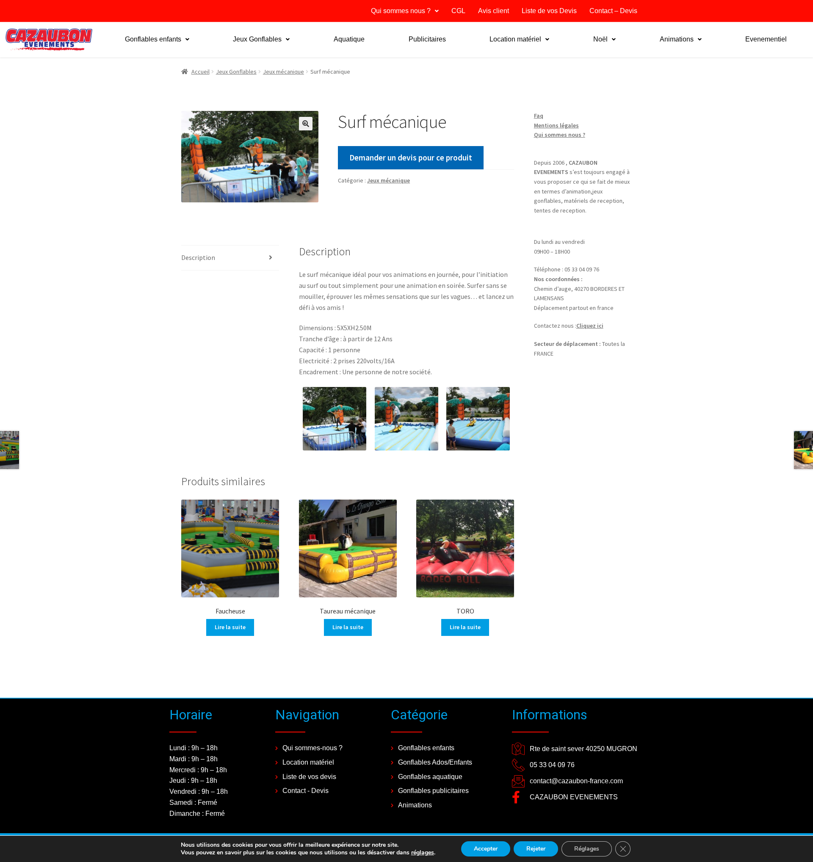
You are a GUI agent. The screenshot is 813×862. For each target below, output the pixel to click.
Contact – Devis (613, 10)
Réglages (586, 849)
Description (198, 257)
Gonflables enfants (153, 39)
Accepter (486, 849)
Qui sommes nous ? (401, 10)
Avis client (493, 10)
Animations (677, 39)
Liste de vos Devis (549, 10)
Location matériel (515, 39)
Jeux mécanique (283, 71)
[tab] (230, 258)
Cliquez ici (589, 325)
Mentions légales (556, 125)
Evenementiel (766, 39)
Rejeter (535, 849)
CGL (458, 10)
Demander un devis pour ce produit (410, 157)
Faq (538, 115)
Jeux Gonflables (257, 39)
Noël (600, 39)
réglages (422, 852)
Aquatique (349, 39)
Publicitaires (427, 39)
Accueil (200, 71)
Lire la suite (230, 627)
